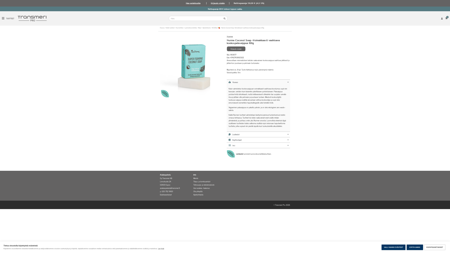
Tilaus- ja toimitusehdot (201, 181)
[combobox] (196, 18)
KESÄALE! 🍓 (216, 27)
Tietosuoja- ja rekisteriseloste (203, 184)
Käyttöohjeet (237, 140)
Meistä (195, 178)
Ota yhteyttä (197, 191)
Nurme (230, 36)
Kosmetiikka (179, 27)
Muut (199, 27)
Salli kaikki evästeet (393, 247)
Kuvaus (235, 82)
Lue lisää (161, 248)
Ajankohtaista (207, 27)
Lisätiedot (236, 134)
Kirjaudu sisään (218, 3)
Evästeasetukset (434, 247)
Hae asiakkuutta (193, 3)
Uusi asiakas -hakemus (201, 188)
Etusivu (162, 27)
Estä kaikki (414, 247)
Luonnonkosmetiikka (191, 27)
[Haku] (225, 18)
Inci (234, 145)
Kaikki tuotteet (170, 27)
